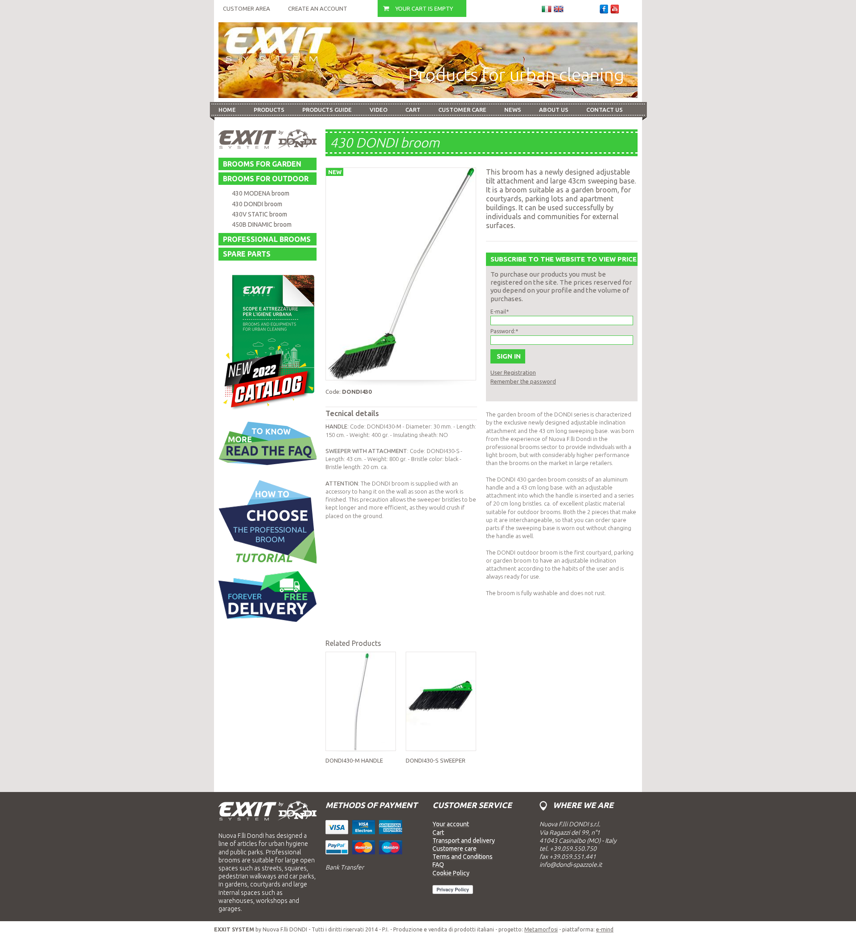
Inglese (559, 8)
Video (378, 109)
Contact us (604, 109)
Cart (412, 109)
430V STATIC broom (259, 214)
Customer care (462, 109)
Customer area (246, 8)
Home (227, 109)
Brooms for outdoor (266, 179)
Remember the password (523, 381)
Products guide (327, 109)
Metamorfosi (541, 929)
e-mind (604, 929)
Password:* (504, 331)
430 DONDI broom (257, 204)
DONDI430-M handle (354, 760)
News (512, 109)
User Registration (513, 372)
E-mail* (499, 311)
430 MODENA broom (260, 193)
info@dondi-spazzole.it (570, 864)
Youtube (614, 9)
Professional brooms (267, 239)
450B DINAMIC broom (262, 224)
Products (269, 109)
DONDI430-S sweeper (435, 760)
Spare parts (247, 254)
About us (553, 109)
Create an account (317, 8)
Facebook (604, 9)
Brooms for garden (262, 164)
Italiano (546, 8)
